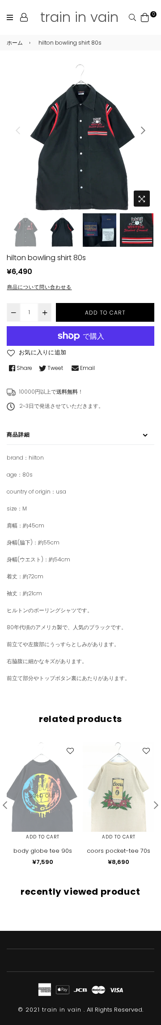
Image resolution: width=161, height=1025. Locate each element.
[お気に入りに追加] (70, 750)
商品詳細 (18, 434)
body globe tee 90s (42, 851)
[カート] (145, 16)
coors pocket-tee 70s (118, 851)
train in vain (79, 17)
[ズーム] (142, 199)
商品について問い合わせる (39, 287)
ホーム (15, 42)
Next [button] (143, 130)
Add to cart (42, 837)
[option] (80, 137)
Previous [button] (18, 130)
